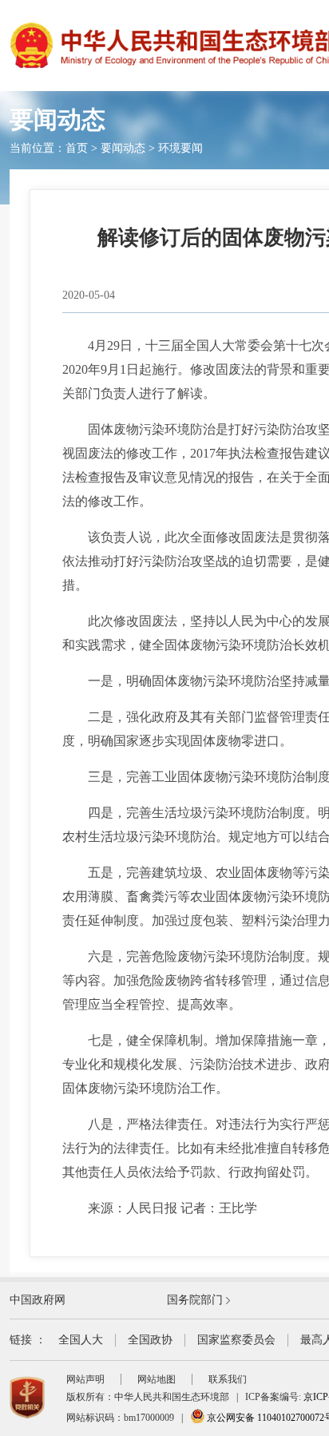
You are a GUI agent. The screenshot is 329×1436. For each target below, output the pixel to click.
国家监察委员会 (236, 1340)
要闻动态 (123, 148)
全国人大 (80, 1340)
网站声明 (85, 1379)
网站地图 (156, 1379)
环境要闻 (180, 148)
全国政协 (150, 1340)
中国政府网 (37, 1300)
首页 (76, 148)
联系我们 (227, 1379)
